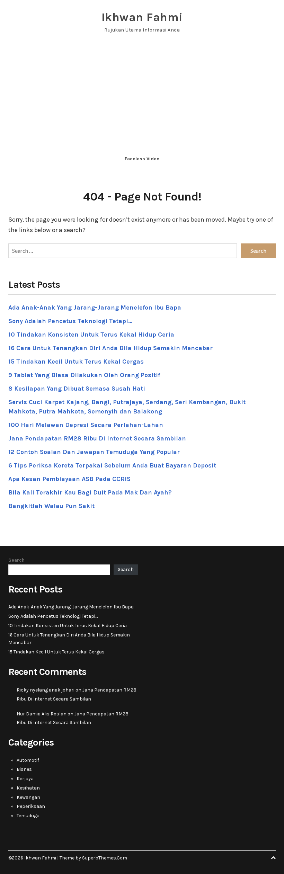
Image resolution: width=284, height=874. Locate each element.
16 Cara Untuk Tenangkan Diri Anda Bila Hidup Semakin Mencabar (110, 348)
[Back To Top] (273, 858)
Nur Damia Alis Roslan (41, 714)
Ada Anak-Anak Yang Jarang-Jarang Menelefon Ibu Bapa (94, 307)
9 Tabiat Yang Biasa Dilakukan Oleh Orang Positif (84, 375)
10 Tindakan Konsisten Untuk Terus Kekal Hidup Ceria (91, 334)
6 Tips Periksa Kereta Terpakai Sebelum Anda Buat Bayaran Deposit (112, 465)
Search (16, 560)
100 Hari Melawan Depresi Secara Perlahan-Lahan (85, 425)
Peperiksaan (31, 806)
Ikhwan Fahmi (142, 17)
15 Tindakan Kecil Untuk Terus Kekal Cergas (76, 361)
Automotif (28, 760)
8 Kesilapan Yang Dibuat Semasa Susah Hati (76, 388)
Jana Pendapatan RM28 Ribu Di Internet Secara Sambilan (97, 438)
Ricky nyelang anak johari (45, 690)
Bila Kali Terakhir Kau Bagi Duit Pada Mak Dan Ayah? (90, 492)
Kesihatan (28, 788)
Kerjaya (25, 779)
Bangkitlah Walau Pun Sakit (51, 506)
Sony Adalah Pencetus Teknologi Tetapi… (70, 321)
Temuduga (28, 816)
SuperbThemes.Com (104, 858)
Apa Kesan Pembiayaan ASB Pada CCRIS (69, 479)
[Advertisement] (142, 95)
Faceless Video (142, 159)
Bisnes (24, 769)
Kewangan (28, 797)
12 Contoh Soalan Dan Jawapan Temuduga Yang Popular (94, 452)
